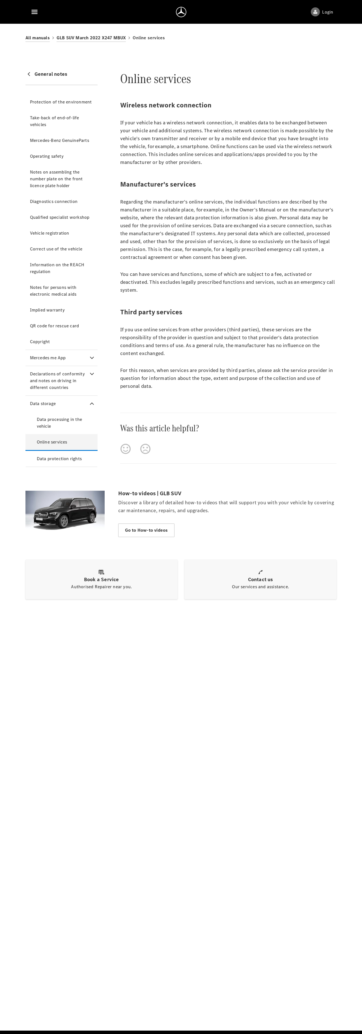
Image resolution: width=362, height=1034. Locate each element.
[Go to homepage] (181, 11)
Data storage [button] (43, 403)
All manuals (37, 38)
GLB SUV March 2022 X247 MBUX (91, 38)
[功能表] (34, 12)
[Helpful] (125, 449)
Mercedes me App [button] (48, 358)
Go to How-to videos (146, 530)
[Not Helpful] (145, 449)
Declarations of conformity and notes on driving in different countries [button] (57, 380)
